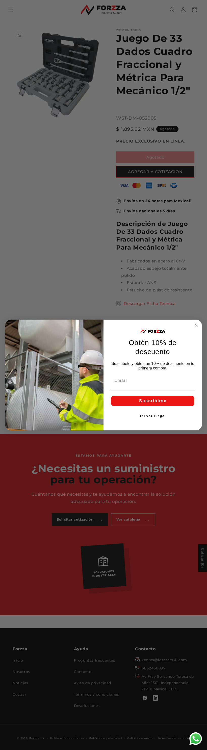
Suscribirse (153, 401)
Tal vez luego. (153, 416)
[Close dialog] (196, 325)
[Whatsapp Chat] (195, 738)
